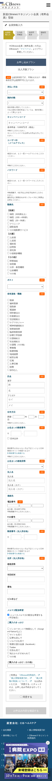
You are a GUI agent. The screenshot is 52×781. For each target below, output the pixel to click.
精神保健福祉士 (17, 325)
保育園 (13, 264)
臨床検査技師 (16, 332)
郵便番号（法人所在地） (18, 531)
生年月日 (11, 412)
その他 (13, 273)
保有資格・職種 (14, 294)
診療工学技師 (16, 335)
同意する (27, 697)
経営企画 (14, 357)
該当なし (14, 370)
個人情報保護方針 (37, 730)
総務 (12, 367)
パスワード (12, 170)
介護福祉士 (15, 338)
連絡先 (10, 496)
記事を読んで (16, 638)
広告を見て (15, 650)
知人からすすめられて (20, 653)
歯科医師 (14, 303)
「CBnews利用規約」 (27, 675)
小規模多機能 (16, 253)
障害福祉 (14, 261)
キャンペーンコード (16, 117)
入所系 (13, 237)
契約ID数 (11, 97)
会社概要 (7, 730)
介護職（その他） (18, 344)
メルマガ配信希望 (15, 610)
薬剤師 (13, 306)
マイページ (26, 49)
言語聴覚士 (15, 319)
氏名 (9, 376)
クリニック (15, 224)
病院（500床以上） (18, 214)
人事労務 (14, 364)
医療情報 (14, 351)
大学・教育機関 (17, 267)
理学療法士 (15, 313)
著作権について (10, 735)
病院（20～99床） (18, 220)
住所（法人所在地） (16, 558)
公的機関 (14, 270)
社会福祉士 (15, 341)
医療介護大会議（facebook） (23, 644)
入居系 (13, 241)
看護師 (13, 310)
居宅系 (13, 250)
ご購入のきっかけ (15, 622)
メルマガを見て (17, 641)
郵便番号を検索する (17, 453)
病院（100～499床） (19, 217)
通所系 (13, 244)
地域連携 (14, 354)
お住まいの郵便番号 (16, 427)
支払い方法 (12, 87)
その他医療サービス (19, 230)
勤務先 (10, 204)
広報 (12, 360)
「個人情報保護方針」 (19, 678)
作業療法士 (15, 316)
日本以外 (14, 438)
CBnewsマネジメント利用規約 (38, 736)
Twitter (13, 647)
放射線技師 (15, 329)
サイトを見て (16, 634)
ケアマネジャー (17, 322)
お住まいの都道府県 (16, 461)
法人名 (10, 472)
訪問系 (13, 247)
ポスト (10, 280)
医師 (12, 300)
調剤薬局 (14, 227)
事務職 (13, 348)
